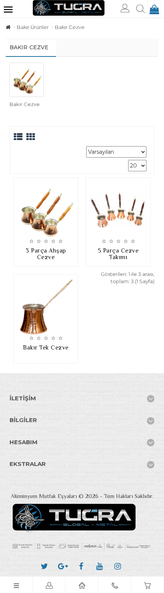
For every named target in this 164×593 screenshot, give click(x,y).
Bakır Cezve (70, 27)
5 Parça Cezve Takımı (118, 254)
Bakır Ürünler (33, 27)
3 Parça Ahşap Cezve (46, 254)
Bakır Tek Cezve (46, 347)
